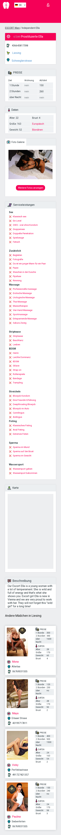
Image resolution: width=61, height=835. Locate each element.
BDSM (16, 361)
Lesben (16, 344)
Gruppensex (19, 229)
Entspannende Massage (25, 318)
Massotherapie (20, 306)
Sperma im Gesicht (22, 455)
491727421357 (20, 774)
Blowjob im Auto (21, 408)
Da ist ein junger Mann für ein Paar (29, 263)
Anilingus (17, 417)
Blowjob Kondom (21, 396)
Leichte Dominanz (21, 357)
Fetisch (16, 242)
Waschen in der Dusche (24, 272)
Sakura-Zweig (19, 323)
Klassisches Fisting (22, 425)
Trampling (18, 382)
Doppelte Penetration (23, 233)
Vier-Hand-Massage (22, 310)
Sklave (16, 365)
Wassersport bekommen (25, 473)
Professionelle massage (25, 289)
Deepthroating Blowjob (24, 404)
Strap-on (17, 370)
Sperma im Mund (21, 447)
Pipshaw (17, 276)
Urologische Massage (24, 297)
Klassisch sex (19, 216)
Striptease (18, 336)
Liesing (16, 53)
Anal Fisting (18, 429)
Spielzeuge (18, 237)
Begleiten (17, 255)
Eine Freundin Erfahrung (24, 400)
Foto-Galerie (18, 142)
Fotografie (18, 259)
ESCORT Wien (12, 28)
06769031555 (19, 671)
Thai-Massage (20, 301)
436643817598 (20, 45)
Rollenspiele (19, 374)
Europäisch (38, 123)
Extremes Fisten (20, 434)
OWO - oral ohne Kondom (25, 225)
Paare (15, 268)
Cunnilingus (18, 412)
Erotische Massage (22, 293)
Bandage (17, 378)
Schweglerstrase (21, 60)
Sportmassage (20, 314)
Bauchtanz (18, 340)
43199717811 (19, 723)
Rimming (17, 280)
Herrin (16, 353)
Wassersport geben (22, 469)
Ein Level (17, 220)
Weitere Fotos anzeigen (30, 187)
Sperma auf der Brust (23, 451)
